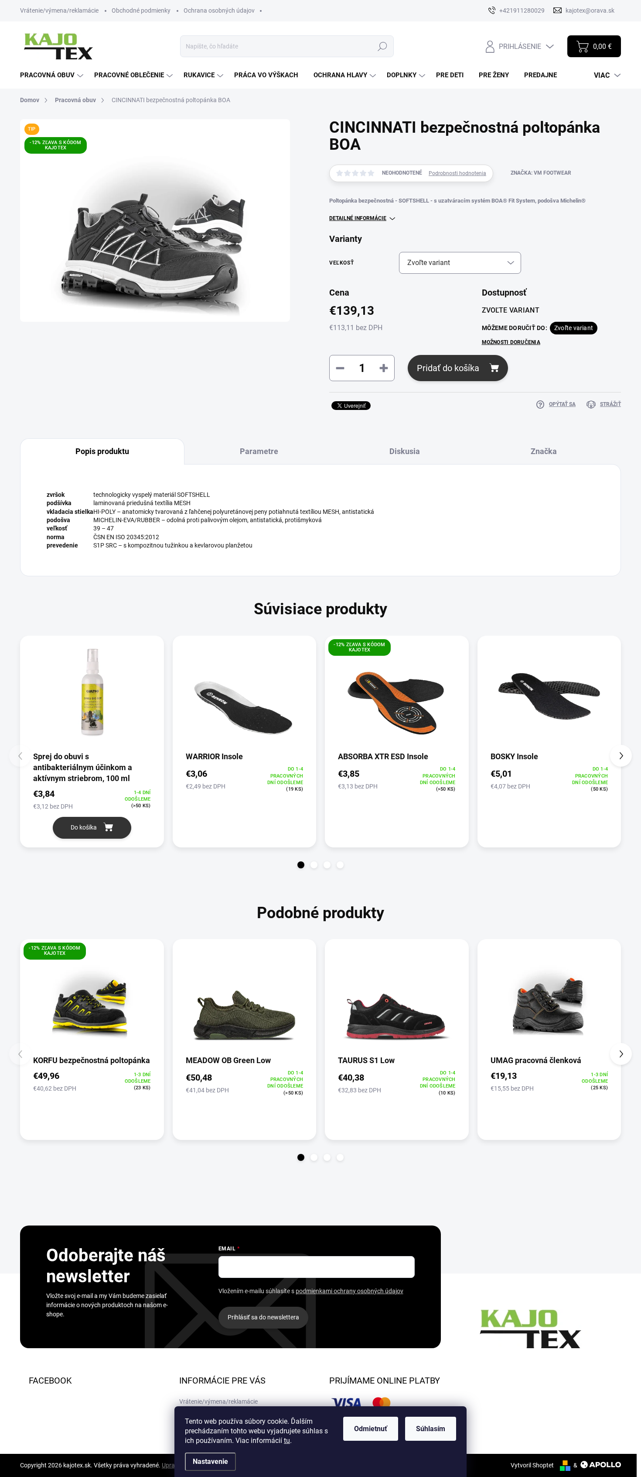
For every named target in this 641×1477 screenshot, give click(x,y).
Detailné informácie (357, 218)
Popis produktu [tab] (102, 451)
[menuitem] (52, 75)
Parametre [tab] (259, 451)
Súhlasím (430, 1429)
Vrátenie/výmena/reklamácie (59, 10)
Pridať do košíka (448, 368)
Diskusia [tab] (404, 451)
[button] (300, 865)
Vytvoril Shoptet (532, 1465)
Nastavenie (210, 1461)
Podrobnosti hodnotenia (457, 173)
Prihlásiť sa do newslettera (263, 1317)
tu (287, 1440)
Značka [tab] (544, 451)
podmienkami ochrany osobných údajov (349, 1291)
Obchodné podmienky (141, 10)
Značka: (541, 173)
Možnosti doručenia (511, 342)
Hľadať (382, 46)
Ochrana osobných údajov (219, 10)
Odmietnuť (370, 1429)
